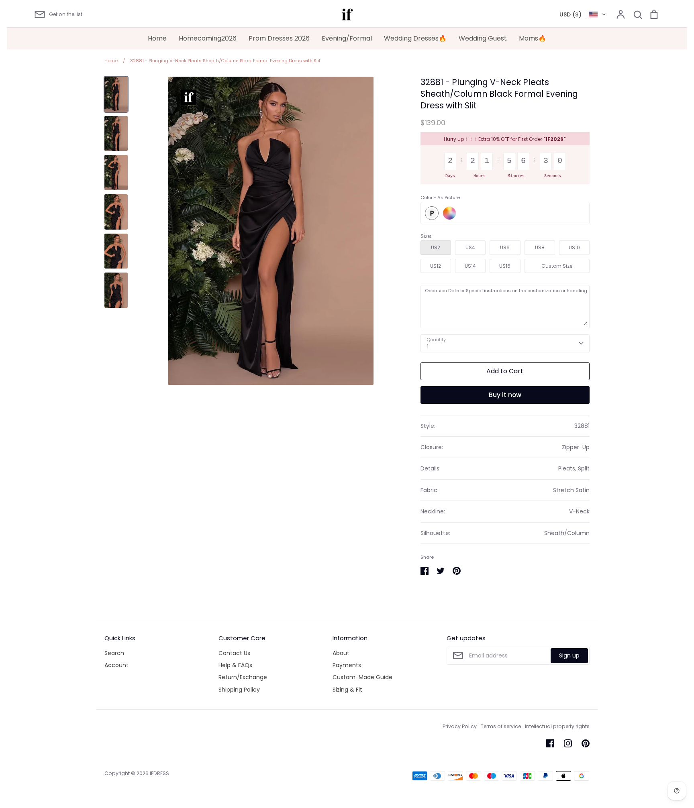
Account (116, 665)
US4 (470, 247)
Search (114, 653)
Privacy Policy (460, 726)
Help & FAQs (235, 665)
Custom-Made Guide (362, 677)
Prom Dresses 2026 (279, 38)
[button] (583, 14)
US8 (540, 247)
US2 (435, 247)
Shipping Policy (239, 690)
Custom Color (449, 213)
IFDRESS (159, 773)
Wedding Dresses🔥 (415, 38)
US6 (505, 247)
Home (157, 38)
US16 (504, 266)
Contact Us (234, 653)
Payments (347, 665)
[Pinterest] (585, 743)
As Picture (432, 213)
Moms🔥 (532, 38)
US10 (574, 247)
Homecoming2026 (208, 38)
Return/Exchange (242, 677)
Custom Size (556, 266)
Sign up (569, 655)
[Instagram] (568, 743)
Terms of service (501, 726)
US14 (470, 266)
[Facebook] (550, 743)
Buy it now (505, 394)
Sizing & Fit (347, 690)
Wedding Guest (483, 38)
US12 (435, 266)
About (341, 653)
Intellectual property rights (557, 726)
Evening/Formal (347, 38)
